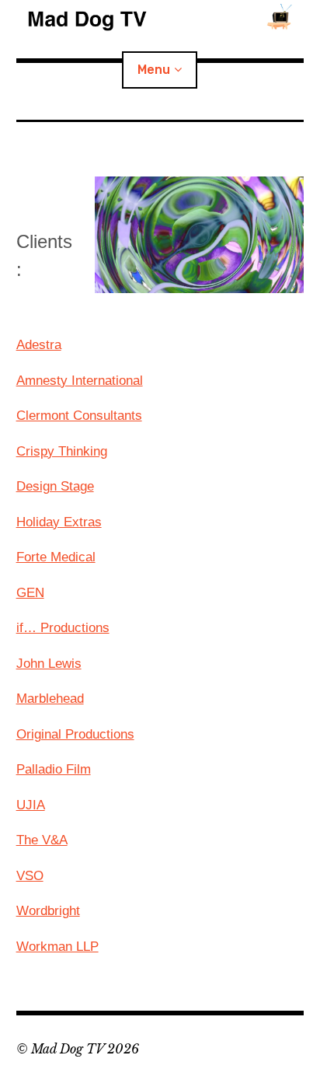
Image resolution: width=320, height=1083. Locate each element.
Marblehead (50, 698)
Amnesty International (79, 380)
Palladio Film (53, 769)
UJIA (30, 805)
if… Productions (63, 627)
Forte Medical (56, 557)
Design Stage (55, 486)
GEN (30, 592)
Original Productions (75, 734)
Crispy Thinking (61, 451)
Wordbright (48, 910)
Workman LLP (57, 946)
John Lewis (49, 663)
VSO (29, 875)
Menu (153, 69)
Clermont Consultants (79, 415)
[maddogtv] (160, 15)
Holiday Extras (59, 522)
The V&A (42, 840)
